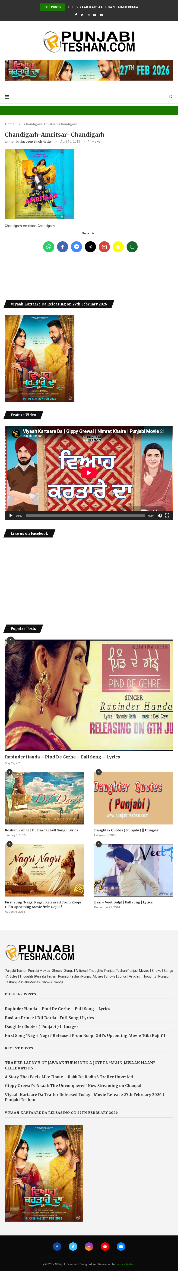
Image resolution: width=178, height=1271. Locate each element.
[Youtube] (94, 15)
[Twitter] (81, 15)
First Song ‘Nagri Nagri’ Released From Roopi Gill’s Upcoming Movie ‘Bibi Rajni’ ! (43, 904)
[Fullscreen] (167, 515)
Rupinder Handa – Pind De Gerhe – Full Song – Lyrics (62, 757)
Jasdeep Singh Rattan (36, 141)
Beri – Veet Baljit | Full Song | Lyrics (123, 902)
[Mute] (159, 515)
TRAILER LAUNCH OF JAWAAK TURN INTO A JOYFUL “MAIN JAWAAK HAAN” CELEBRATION (80, 1065)
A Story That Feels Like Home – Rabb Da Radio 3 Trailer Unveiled (69, 1077)
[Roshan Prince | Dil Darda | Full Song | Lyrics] (44, 798)
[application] (89, 473)
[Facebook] (76, 15)
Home (9, 124)
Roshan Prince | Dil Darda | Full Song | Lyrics (41, 830)
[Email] (101, 15)
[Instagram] (88, 15)
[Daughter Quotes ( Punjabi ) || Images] (133, 798)
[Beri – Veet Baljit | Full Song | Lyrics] (133, 870)
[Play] (11, 515)
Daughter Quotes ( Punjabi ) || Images (126, 830)
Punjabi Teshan (125, 1264)
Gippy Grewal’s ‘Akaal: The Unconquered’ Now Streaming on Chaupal (73, 1085)
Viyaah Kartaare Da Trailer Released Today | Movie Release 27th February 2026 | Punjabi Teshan (84, 1097)
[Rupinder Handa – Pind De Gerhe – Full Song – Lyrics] (89, 695)
